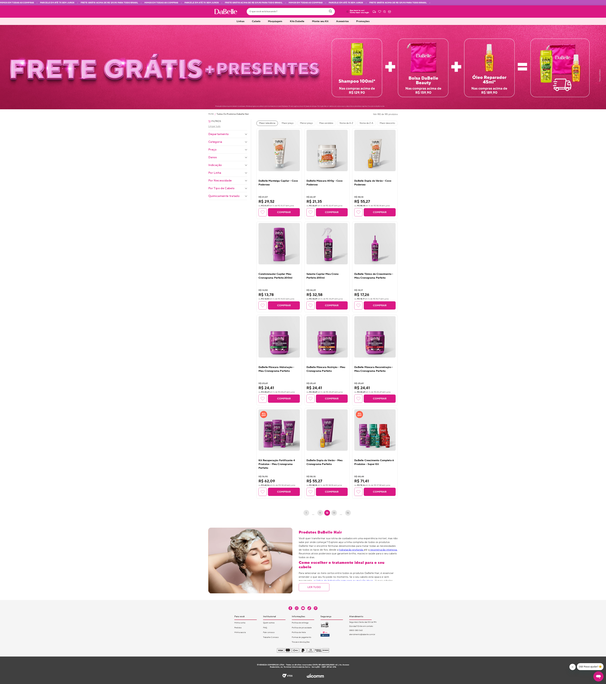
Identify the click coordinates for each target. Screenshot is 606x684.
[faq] (384, 11)
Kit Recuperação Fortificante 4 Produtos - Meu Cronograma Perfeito (276, 464)
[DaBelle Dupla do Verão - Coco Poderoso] (375, 150)
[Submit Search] (330, 11)
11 (320, 512)
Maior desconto (387, 123)
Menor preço (306, 123)
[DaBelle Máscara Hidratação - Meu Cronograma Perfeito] (279, 337)
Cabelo (256, 21)
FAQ (265, 628)
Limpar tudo (214, 126)
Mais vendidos (326, 123)
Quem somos (269, 623)
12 (327, 512)
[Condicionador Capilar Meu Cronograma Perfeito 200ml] (279, 243)
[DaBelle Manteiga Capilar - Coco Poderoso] (279, 150)
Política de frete (299, 632)
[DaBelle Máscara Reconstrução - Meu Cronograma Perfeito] (375, 337)
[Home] (226, 11)
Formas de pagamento (301, 637)
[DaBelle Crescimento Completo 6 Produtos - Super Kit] (375, 430)
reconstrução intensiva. (383, 549)
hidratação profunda (351, 549)
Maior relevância (267, 123)
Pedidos (237, 628)
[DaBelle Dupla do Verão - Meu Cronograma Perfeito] (327, 430)
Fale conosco (269, 632)
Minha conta (239, 623)
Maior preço (288, 123)
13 (334, 512)
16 (348, 512)
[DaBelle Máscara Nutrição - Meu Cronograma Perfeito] (327, 337)
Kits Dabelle (297, 21)
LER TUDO (314, 587)
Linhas (240, 21)
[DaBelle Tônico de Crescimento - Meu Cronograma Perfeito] (375, 243)
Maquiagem (275, 21)
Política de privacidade (302, 628)
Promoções (362, 21)
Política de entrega (300, 623)
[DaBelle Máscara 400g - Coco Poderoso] (327, 150)
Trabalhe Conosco (271, 637)
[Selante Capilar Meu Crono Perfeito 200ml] (327, 243)
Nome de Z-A (366, 123)
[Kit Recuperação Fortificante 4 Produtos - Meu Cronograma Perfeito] (279, 430)
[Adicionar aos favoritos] (262, 212)
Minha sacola (240, 632)
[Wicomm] (315, 676)
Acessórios (342, 21)
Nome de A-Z (346, 123)
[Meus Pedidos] (374, 11)
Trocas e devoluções (300, 642)
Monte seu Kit (320, 21)
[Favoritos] (379, 11)
